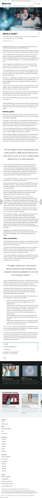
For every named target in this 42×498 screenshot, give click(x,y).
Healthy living (6, 352)
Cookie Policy (4, 461)
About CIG (4, 466)
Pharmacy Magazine (6, 476)
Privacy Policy (5, 459)
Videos (3, 448)
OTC (3, 431)
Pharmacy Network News (7, 483)
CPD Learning (5, 424)
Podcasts (4, 451)
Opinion (3, 426)
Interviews (4, 441)
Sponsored (4, 443)
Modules (3, 446)
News (3, 421)
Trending (3, 439)
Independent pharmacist (7, 481)
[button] (39, 364)
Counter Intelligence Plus (7, 486)
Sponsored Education (5, 405)
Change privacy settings (4, 497)
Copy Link (6, 344)
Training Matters (5, 479)
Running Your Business (6, 428)
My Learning (4, 433)
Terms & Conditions (6, 456)
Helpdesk (4, 463)
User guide (4, 468)
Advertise (4, 470)
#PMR (5, 358)
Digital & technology (13, 352)
